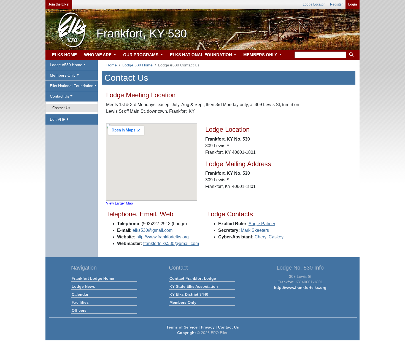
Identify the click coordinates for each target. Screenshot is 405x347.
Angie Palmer (262, 223)
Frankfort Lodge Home (93, 278)
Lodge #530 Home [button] (66, 65)
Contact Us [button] (59, 96)
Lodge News (83, 286)
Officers (79, 310)
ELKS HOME (64, 54)
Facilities (80, 302)
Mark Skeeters (255, 230)
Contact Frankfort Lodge (192, 278)
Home (111, 65)
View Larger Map (119, 203)
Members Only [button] (62, 75)
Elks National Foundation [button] (71, 86)
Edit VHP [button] (58, 119)
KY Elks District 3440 (188, 294)
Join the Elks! (58, 4)
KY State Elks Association (193, 286)
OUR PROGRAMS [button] (141, 54)
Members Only (182, 302)
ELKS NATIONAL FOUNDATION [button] (201, 54)
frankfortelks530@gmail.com (171, 243)
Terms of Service (182, 327)
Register (336, 4)
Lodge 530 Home (137, 65)
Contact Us (61, 108)
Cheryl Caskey (269, 237)
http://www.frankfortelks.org (162, 237)
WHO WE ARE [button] (98, 54)
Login (352, 4)
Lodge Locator (314, 4)
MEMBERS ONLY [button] (260, 54)
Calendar (80, 294)
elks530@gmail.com (152, 230)
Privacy (208, 327)
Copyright (186, 332)
